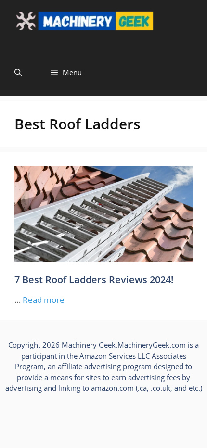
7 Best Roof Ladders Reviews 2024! (94, 279)
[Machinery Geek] (103, 24)
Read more (44, 299)
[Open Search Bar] (18, 72)
